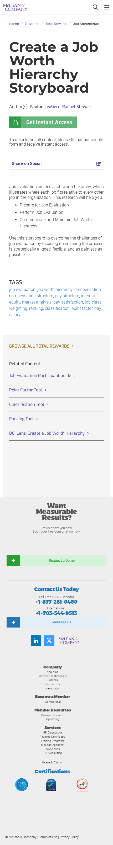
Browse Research (52, 715)
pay (97, 308)
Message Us (61, 622)
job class (93, 302)
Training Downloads (52, 736)
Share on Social (27, 163)
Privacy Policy (69, 837)
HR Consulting (53, 753)
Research (32, 24)
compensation (87, 289)
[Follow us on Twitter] (49, 640)
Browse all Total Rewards (39, 346)
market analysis (37, 302)
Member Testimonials (53, 676)
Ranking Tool (21, 419)
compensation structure (31, 295)
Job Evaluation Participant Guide (40, 375)
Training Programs (53, 741)
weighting (18, 308)
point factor (82, 308)
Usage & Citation (52, 762)
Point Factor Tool (25, 390)
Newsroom (52, 688)
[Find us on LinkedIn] (36, 640)
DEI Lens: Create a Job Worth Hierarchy (47, 433)
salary (14, 314)
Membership (52, 702)
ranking (36, 308)
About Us (53, 672)
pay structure (67, 295)
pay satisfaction (68, 302)
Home (14, 24)
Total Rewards (56, 24)
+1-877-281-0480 (56, 601)
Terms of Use (48, 837)
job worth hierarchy (55, 289)
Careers (53, 680)
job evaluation (22, 289)
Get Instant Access (49, 122)
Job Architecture (86, 24)
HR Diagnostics (53, 732)
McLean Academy (52, 745)
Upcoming (52, 719)
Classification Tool (26, 404)
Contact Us (52, 684)
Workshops (52, 749)
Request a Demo (62, 560)
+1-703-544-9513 (56, 613)
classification (57, 308)
